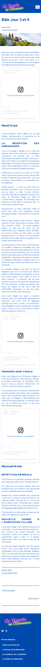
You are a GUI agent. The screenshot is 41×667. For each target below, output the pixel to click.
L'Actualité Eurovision (13, 650)
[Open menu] (37, 7)
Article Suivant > (33, 598)
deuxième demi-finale (13, 508)
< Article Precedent (8, 590)
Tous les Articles (10, 645)
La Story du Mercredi (12, 659)
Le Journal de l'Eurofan (9, 30)
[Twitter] (2, 631)
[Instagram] (6, 631)
